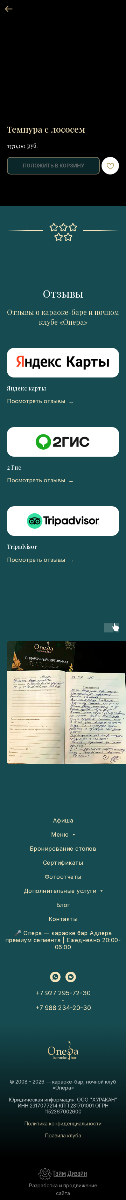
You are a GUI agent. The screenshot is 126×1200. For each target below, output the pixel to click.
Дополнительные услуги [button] (61, 890)
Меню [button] (61, 834)
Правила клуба (63, 1135)
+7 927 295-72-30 (63, 993)
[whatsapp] (55, 977)
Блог (63, 904)
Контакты (63, 918)
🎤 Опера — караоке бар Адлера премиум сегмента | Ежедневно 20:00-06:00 (63, 940)
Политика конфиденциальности (63, 1123)
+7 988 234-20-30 (63, 1007)
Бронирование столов (63, 848)
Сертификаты (63, 862)
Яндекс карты (26, 388)
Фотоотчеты (63, 876)
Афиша (63, 820)
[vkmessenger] (70, 977)
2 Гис (14, 467)
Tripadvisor (22, 546)
